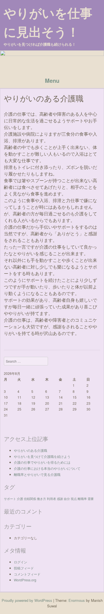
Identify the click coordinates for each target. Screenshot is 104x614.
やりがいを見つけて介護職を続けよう (42, 456)
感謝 (60, 499)
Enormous (77, 600)
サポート (10, 499)
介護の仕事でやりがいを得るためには (42, 462)
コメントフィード (27, 574)
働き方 (41, 499)
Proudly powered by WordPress (27, 600)
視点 (74, 499)
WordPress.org (25, 579)
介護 (20, 499)
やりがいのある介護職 (30, 450)
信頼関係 (30, 499)
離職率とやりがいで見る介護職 (37, 474)
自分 (67, 499)
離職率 (82, 499)
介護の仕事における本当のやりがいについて (47, 468)
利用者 (51, 499)
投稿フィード (24, 568)
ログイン (20, 561)
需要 (91, 499)
